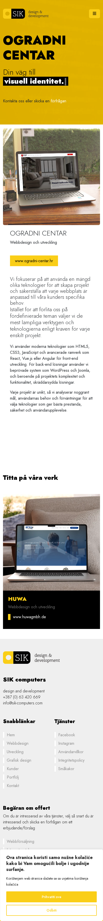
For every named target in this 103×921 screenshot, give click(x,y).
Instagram (66, 743)
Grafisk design (19, 760)
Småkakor (66, 769)
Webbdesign (17, 743)
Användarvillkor (71, 752)
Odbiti (51, 910)
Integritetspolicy (71, 760)
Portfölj (13, 777)
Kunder (13, 769)
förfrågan (58, 96)
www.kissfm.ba (25, 617)
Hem (11, 735)
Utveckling (15, 752)
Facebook (66, 735)
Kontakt (13, 786)
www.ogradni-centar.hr (34, 261)
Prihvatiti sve (51, 896)
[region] (51, 885)
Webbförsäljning (20, 841)
